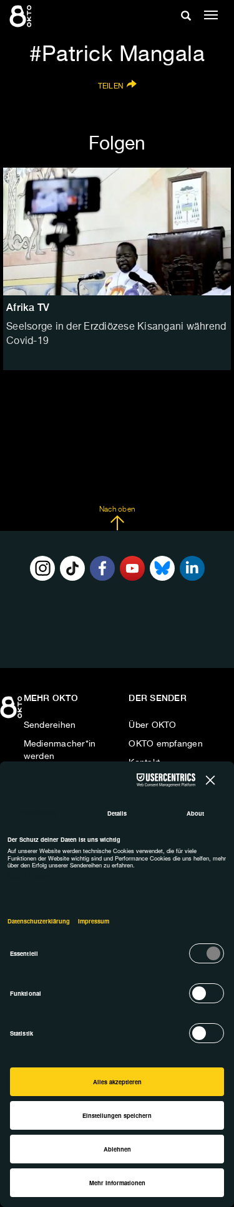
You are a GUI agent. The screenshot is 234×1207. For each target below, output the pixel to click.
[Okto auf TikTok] (72, 568)
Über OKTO (152, 725)
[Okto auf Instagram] (42, 568)
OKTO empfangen (166, 744)
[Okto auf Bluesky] (162, 568)
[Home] (12, 711)
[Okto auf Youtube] (132, 568)
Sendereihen (50, 725)
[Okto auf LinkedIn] (192, 568)
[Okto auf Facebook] (102, 568)
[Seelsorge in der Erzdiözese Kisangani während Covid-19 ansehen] (117, 231)
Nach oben (117, 509)
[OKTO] (21, 15)
